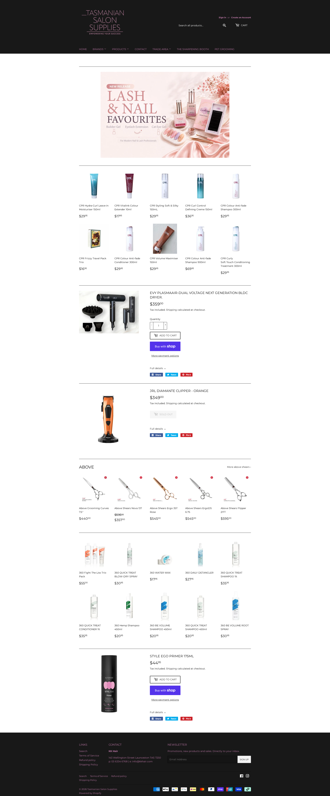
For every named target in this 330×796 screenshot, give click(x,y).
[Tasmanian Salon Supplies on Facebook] (241, 776)
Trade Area (160, 49)
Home (83, 49)
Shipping (171, 309)
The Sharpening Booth (193, 49)
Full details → (158, 368)
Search (83, 751)
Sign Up (244, 759)
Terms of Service (89, 755)
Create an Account (241, 17)
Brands (98, 49)
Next (244, 115)
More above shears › (239, 466)
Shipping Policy (88, 764)
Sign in (222, 17)
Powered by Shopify (90, 793)
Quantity (155, 319)
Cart (244, 25)
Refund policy (87, 760)
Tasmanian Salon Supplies (102, 789)
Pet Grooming (224, 49)
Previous (86, 115)
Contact (141, 49)
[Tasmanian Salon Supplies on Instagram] (247, 776)
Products (119, 49)
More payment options (165, 355)
